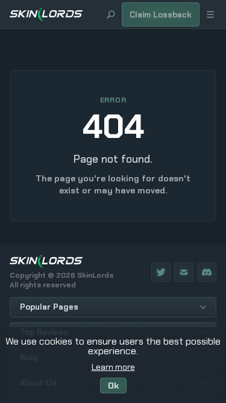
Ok (113, 385)
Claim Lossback (161, 15)
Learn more (113, 366)
